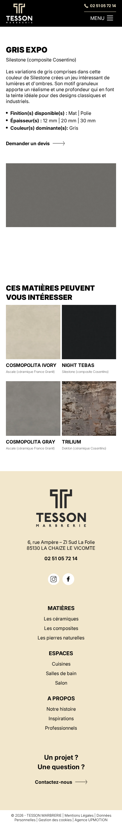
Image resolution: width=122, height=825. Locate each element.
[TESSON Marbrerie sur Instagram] (54, 579)
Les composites (61, 628)
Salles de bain (61, 673)
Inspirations (61, 718)
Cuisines (61, 664)
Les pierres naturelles (61, 638)
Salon (61, 683)
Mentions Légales (79, 815)
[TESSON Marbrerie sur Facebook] (68, 579)
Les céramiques (61, 619)
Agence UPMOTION (91, 820)
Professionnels (61, 728)
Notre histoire (61, 709)
